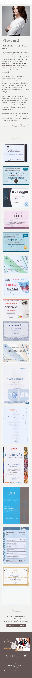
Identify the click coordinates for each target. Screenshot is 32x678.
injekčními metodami (19, 63)
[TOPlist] (16, 667)
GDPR (16, 663)
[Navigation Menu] (29, 2)
